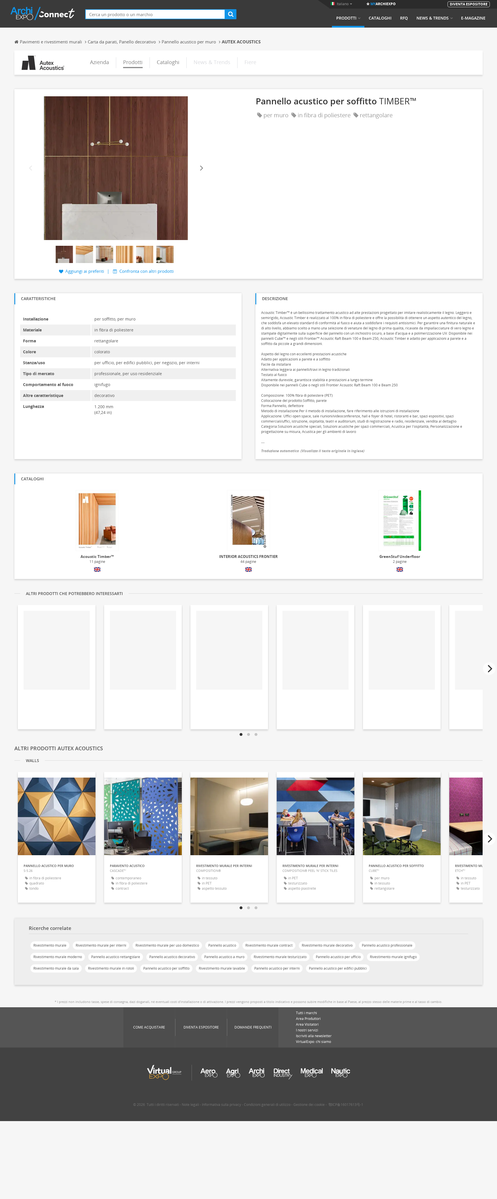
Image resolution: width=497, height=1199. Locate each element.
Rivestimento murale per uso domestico (167, 945)
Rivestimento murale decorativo (327, 945)
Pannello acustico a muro (224, 956)
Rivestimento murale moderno (57, 956)
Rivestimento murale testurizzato (280, 956)
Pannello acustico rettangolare (115, 956)
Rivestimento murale (49, 945)
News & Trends (432, 18)
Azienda (99, 62)
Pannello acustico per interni (277, 968)
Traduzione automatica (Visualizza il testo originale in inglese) (312, 450)
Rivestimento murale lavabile (222, 968)
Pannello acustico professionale (387, 945)
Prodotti (346, 18)
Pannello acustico (222, 945)
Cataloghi (380, 18)
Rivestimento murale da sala (56, 968)
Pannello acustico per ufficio (338, 956)
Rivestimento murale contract (269, 945)
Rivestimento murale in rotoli (111, 968)
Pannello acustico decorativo (172, 956)
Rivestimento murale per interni (101, 945)
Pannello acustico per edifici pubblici (338, 968)
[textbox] (155, 14)
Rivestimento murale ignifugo (393, 956)
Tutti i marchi (306, 1012)
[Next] (201, 168)
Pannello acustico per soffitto (166, 968)
